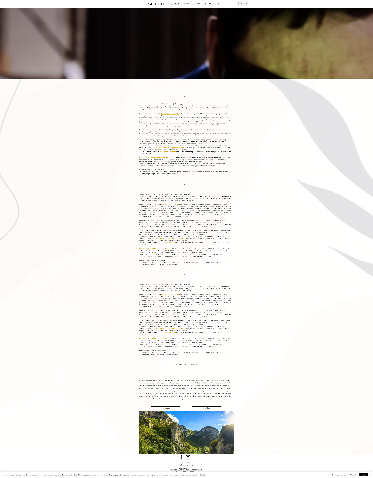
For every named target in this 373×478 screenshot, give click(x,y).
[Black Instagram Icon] (188, 457)
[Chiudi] (371, 474)
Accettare (364, 475)
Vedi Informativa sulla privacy (197, 475)
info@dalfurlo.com (185, 465)
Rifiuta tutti (353, 475)
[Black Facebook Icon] (181, 457)
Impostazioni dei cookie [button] (339, 475)
